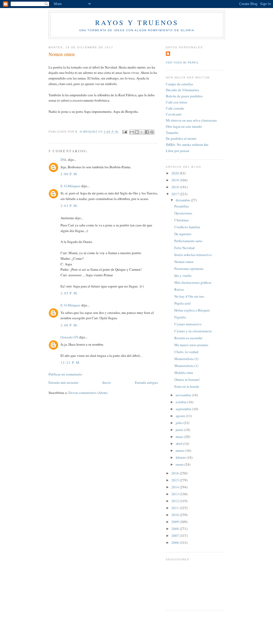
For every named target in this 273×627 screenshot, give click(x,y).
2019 (175, 180)
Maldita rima (183, 372)
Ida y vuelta (182, 275)
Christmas (181, 220)
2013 (175, 494)
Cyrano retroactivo (188, 324)
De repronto (182, 233)
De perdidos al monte (181, 138)
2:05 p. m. (69, 293)
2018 (175, 187)
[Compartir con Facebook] (147, 132)
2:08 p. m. (69, 325)
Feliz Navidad (184, 247)
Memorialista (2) (186, 358)
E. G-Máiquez (71, 185)
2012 (175, 500)
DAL (64, 159)
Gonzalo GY (69, 337)
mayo (180, 436)
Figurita (180, 317)
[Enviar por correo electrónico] (131, 132)
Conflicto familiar (187, 227)
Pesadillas (181, 206)
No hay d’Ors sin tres (189, 296)
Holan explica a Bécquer (192, 310)
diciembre (183, 200)
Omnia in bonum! (187, 379)
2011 (175, 507)
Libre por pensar (177, 150)
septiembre (184, 408)
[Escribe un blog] (136, 132)
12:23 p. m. (71, 362)
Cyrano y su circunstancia (193, 331)
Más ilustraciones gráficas (192, 282)
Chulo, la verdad (186, 351)
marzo (180, 450)
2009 (175, 521)
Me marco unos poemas (191, 344)
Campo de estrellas (179, 84)
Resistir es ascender (188, 338)
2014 (175, 487)
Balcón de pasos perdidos (184, 96)
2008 (175, 528)
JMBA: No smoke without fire (187, 144)
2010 (175, 514)
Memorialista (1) (186, 365)
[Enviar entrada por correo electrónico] (124, 131)
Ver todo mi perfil (182, 62)
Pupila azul (182, 303)
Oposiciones (183, 213)
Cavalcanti (174, 114)
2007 (175, 535)
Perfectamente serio (188, 240)
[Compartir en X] (141, 132)
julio (179, 422)
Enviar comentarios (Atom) (88, 392)
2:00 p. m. (69, 173)
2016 (175, 473)
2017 (175, 193)
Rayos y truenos (137, 22)
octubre (181, 402)
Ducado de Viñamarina (182, 89)
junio (180, 429)
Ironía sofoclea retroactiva (193, 254)
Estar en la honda (186, 386)
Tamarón (172, 132)
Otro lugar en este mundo (184, 126)
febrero (181, 457)
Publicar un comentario (65, 374)
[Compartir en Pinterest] (152, 132)
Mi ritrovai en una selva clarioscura (191, 120)
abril (179, 443)
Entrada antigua (146, 382)
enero (180, 464)
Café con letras (176, 102)
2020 (175, 173)
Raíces (179, 289)
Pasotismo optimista (188, 268)
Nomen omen (184, 261)
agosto (181, 415)
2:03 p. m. (69, 205)
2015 (175, 480)
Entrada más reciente (63, 382)
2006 (175, 542)
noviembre (184, 395)
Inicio (106, 382)
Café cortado (175, 108)
